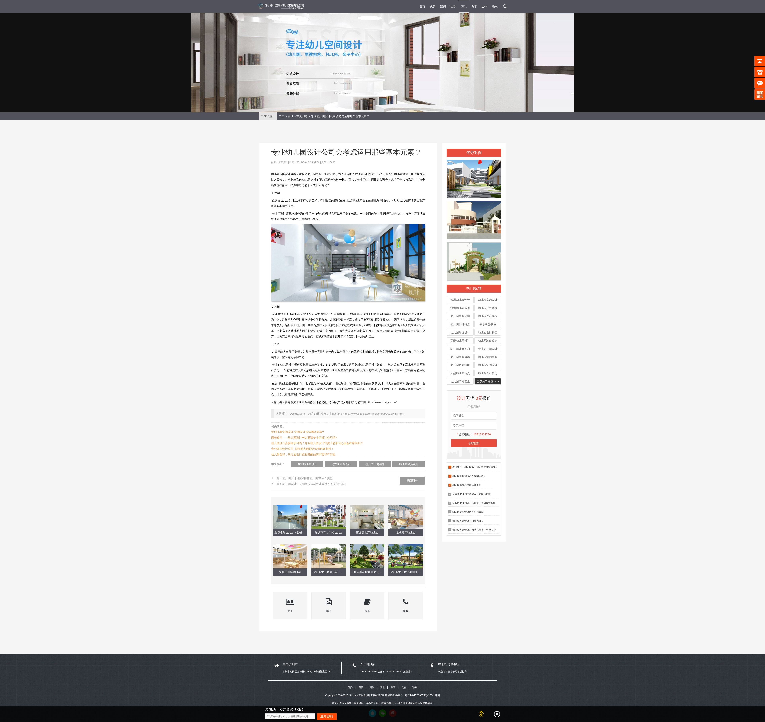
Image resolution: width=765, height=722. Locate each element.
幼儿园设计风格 (487, 316)
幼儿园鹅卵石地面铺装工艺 (466, 485)
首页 (422, 6)
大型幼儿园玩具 (460, 373)
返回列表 (412, 480)
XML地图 (435, 695)
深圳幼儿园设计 (460, 299)
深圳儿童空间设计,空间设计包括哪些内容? (297, 432)
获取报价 (474, 443)
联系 (495, 6)
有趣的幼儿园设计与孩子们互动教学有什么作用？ (478, 503)
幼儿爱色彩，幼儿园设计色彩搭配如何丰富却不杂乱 (303, 454)
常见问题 (302, 116)
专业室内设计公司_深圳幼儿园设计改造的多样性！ (302, 448)
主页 (281, 116)
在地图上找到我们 (449, 664)
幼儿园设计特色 (487, 332)
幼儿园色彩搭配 (460, 365)
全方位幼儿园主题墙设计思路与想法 (471, 494)
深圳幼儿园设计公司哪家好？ (468, 520)
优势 (432, 6)
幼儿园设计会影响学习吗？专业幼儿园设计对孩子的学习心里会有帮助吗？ (317, 443)
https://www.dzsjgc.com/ (382, 402)
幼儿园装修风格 (460, 357)
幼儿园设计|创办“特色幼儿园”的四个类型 (307, 478)
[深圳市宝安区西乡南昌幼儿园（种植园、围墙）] (474, 259)
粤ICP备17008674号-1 (417, 695)
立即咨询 (326, 716)
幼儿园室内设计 (487, 299)
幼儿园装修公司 (460, 316)
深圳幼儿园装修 (460, 308)
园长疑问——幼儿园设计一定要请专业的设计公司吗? (304, 437)
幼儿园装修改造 (487, 340)
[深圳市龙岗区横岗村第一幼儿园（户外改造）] (474, 218)
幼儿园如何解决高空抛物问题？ (469, 476)
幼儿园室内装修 (487, 357)
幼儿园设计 (404, 314)
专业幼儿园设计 (487, 348)
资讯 (464, 6)
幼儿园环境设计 (460, 332)
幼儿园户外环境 (487, 308)
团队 (453, 6)
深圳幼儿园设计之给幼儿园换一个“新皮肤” (474, 529)
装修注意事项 (487, 324)
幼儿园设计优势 (487, 373)
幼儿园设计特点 (460, 324)
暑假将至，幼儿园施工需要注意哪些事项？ (475, 467)
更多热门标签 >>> (488, 381)
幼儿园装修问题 (460, 348)
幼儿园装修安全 (460, 381)
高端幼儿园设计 (460, 340)
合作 (484, 6)
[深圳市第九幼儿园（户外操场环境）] (474, 177)
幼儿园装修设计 (290, 383)
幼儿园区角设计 (409, 464)
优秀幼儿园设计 (341, 464)
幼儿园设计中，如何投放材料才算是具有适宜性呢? (313, 483)
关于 (474, 6)
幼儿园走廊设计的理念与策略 (468, 511)
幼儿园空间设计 (487, 365)
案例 (443, 6)
